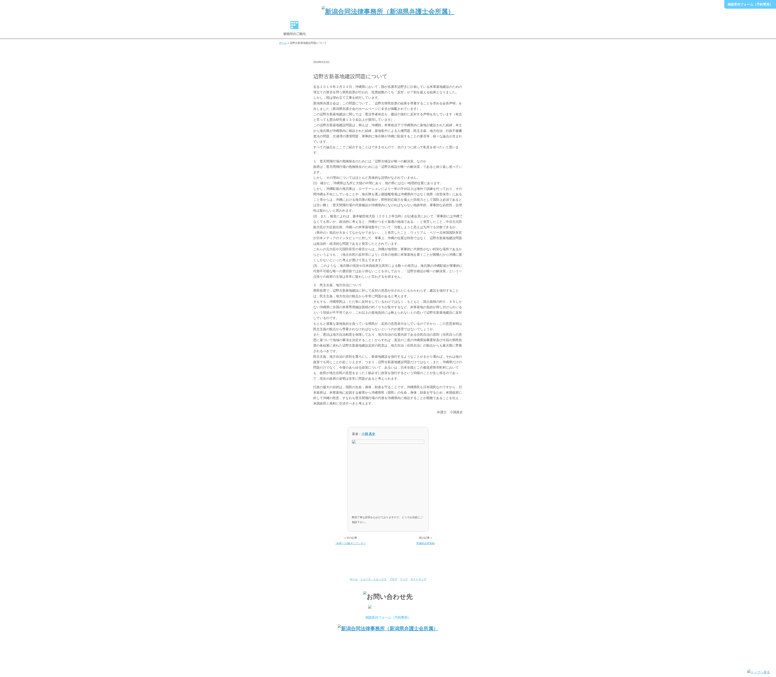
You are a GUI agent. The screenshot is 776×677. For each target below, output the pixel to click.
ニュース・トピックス (373, 579)
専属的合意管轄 (425, 543)
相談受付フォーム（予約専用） (750, 4)
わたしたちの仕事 (356, 30)
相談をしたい (388, 30)
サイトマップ (418, 579)
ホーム (283, 42)
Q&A (481, 30)
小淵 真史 (368, 434)
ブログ (320, 68)
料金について (419, 30)
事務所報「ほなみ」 (450, 30)
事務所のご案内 (294, 30)
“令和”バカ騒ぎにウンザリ (350, 543)
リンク (404, 579)
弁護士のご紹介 (325, 30)
